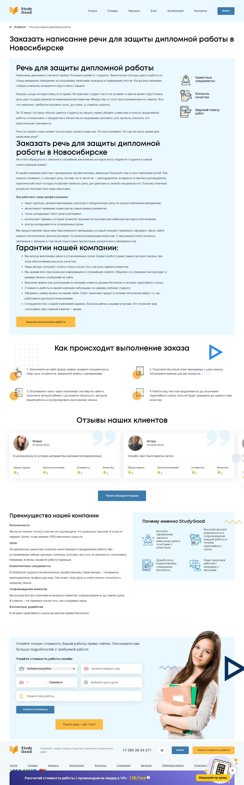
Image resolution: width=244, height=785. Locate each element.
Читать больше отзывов (122, 495)
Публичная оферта (173, 765)
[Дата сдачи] (106, 682)
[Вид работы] (46, 668)
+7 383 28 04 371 (137, 750)
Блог (154, 10)
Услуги (92, 10)
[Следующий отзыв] (236, 458)
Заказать (134, 10)
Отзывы (113, 10)
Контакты (200, 10)
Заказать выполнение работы (46, 321)
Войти (226, 10)
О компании (123, 765)
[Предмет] (102, 668)
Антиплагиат (175, 10)
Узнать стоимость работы (213, 750)
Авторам (146, 765)
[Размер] (34, 682)
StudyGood (20, 27)
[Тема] (42, 696)
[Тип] (56, 682)
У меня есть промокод (35, 710)
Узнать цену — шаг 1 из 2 (79, 724)
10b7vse (137, 778)
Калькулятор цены (213, 777)
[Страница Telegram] (161, 750)
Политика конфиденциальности (213, 765)
